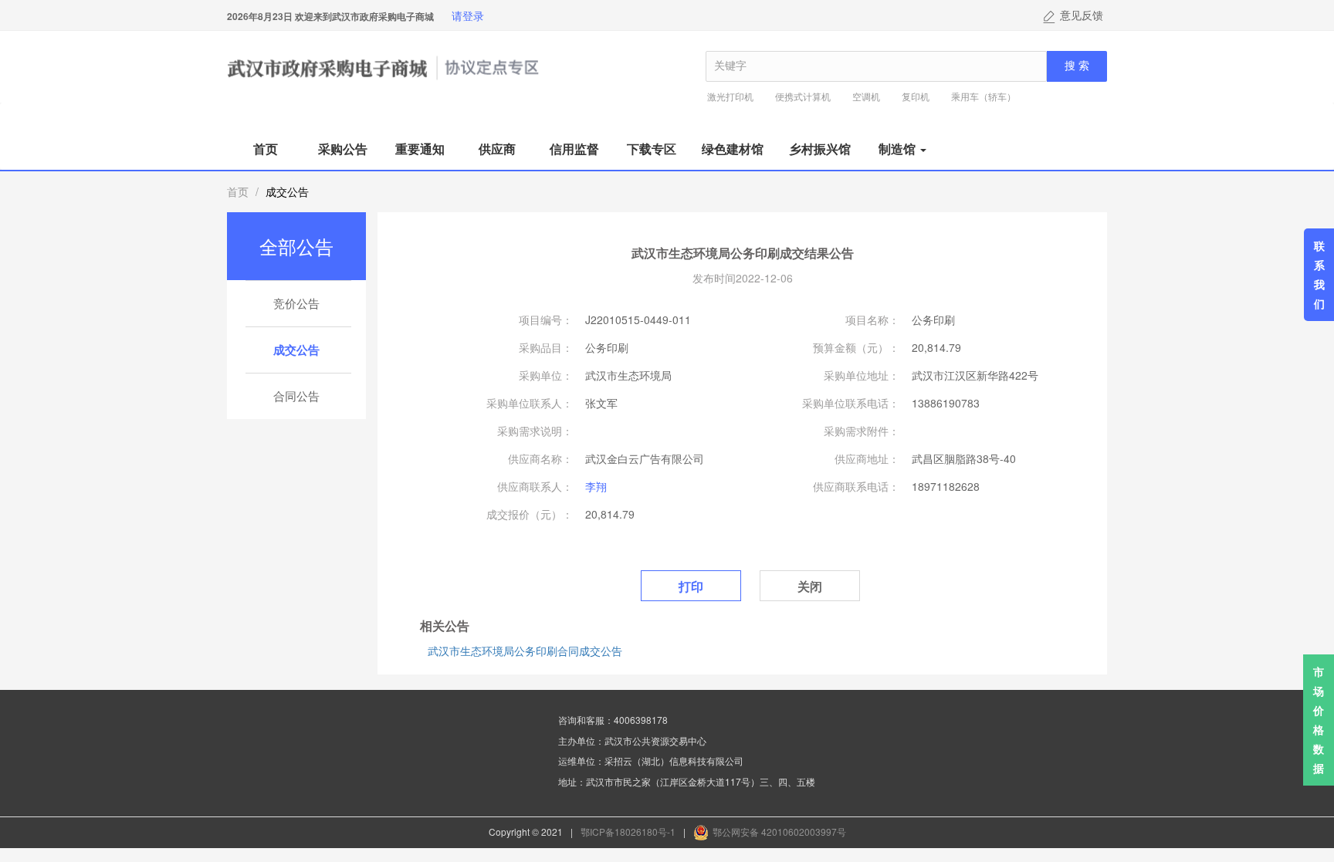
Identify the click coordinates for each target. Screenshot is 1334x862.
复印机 (915, 96)
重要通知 (420, 149)
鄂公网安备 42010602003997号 (779, 831)
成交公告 (296, 349)
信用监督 (574, 149)
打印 (691, 586)
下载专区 (651, 149)
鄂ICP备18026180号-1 (628, 831)
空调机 (866, 96)
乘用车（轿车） (983, 96)
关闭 (809, 586)
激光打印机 (730, 96)
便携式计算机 (803, 96)
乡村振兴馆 (820, 149)
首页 (265, 149)
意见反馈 (1081, 16)
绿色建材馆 (732, 149)
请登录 (468, 15)
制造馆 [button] (899, 149)
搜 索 (1077, 66)
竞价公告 (296, 303)
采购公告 (342, 149)
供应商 (497, 149)
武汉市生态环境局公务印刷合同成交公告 (525, 650)
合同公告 (296, 395)
